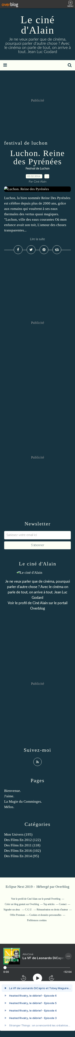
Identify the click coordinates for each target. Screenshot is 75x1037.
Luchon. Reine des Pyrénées (37, 157)
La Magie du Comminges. (23, 801)
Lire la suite (37, 239)
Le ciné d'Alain (38, 25)
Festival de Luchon (38, 168)
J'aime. (9, 796)
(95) (21, 856)
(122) (22, 840)
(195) (18, 834)
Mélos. (9, 807)
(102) (22, 851)
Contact (62, 904)
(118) (22, 845)
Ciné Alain (40, 603)
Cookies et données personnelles (45, 915)
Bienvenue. (12, 791)
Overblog (62, 887)
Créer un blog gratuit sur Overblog (22, 904)
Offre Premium (17, 915)
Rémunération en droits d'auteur (52, 909)
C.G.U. (28, 909)
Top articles (49, 904)
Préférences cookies (37, 920)
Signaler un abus (12, 909)
